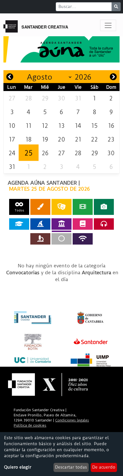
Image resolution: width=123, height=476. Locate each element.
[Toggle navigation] (108, 25)
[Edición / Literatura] (83, 224)
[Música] (104, 224)
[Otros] (61, 239)
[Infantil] (40, 224)
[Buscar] (116, 6)
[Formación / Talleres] (19, 224)
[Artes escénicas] (61, 207)
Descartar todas (71, 467)
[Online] (83, 239)
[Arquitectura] (61, 224)
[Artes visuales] (40, 207)
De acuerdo (103, 467)
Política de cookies (30, 425)
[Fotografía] (104, 207)
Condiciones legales (72, 420)
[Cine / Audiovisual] (83, 207)
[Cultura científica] (40, 239)
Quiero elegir (17, 467)
